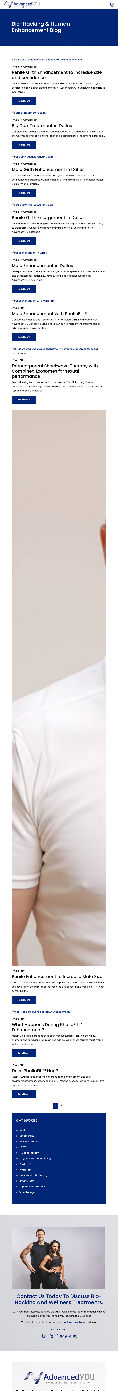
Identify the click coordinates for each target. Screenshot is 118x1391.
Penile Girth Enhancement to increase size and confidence (57, 75)
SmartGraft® (26, 1181)
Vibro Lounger (27, 1192)
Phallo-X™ (18, 66)
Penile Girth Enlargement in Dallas (48, 217)
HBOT (22, 1147)
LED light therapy (29, 1153)
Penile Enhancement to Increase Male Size (57, 976)
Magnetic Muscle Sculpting (35, 1158)
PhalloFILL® (31, 66)
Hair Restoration (28, 1141)
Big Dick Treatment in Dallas (42, 126)
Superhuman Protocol (32, 1186)
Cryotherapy (26, 1136)
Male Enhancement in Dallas (42, 265)
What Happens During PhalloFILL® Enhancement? (47, 1027)
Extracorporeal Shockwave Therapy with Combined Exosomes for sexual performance (55, 371)
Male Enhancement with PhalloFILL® (49, 314)
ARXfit (22, 1130)
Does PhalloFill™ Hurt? (35, 1071)
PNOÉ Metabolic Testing (33, 1175)
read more (24, 101)
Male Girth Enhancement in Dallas (48, 169)
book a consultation (74, 1322)
